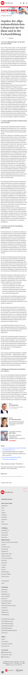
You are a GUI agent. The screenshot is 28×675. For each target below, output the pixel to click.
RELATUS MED (5, 572)
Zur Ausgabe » (12, 440)
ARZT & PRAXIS (5, 596)
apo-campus (4, 532)
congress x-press (5, 546)
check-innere (4, 535)
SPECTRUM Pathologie (7, 623)
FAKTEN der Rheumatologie (8, 605)
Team (2, 508)
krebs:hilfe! (4, 562)
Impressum (4, 519)
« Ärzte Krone (3, 15)
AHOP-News (4, 589)
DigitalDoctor (4, 551)
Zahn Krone (4, 632)
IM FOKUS (4, 560)
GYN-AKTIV (4, 607)
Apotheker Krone (5, 594)
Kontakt (3, 512)
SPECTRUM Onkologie (7, 621)
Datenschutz (4, 524)
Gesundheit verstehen (6, 643)
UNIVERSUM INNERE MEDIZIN (9, 630)
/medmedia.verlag (7, 654)
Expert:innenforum (6, 556)
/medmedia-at (6, 657)
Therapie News (5, 581)
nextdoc (3, 567)
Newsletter (4, 517)
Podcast (3, 569)
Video (2, 583)
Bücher (3, 639)
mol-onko (3, 565)
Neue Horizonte (5, 646)
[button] (2, 672)
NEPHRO (5, 612)
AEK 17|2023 (9, 15)
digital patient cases (6, 553)
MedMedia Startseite (6, 499)
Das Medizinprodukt (6, 601)
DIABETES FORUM (6, 603)
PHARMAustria (5, 614)
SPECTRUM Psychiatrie (7, 626)
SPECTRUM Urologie (6, 628)
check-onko (4, 537)
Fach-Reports (4, 641)
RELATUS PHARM (5, 574)
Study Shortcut (5, 576)
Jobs (2, 510)
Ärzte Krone (4, 592)
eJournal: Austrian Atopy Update (9, 542)
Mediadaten (4, 505)
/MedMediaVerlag (6, 652)
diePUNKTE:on (5, 530)
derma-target (4, 549)
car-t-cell (3, 544)
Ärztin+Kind (4, 598)
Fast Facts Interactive (6, 558)
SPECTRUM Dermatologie (8, 619)
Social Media (4, 650)
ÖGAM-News (11, 38)
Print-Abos (4, 515)
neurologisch (4, 610)
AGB (2, 521)
